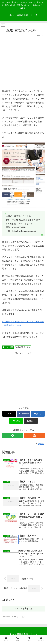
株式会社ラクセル (23, 347)
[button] (31, 421)
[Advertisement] (23, 62)
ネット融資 (9, 347)
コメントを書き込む (23, 608)
